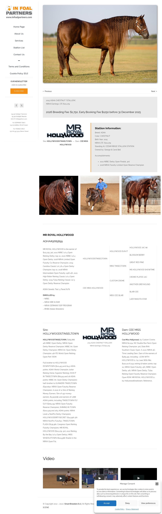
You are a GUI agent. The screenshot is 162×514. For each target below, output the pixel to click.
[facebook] (16, 105)
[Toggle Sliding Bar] (19, 60)
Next (153, 91)
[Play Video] (61, 478)
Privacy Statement (132, 509)
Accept (106, 503)
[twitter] (22, 105)
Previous (48, 91)
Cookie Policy (120, 509)
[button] (157, 484)
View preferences (148, 503)
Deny (127, 503)
